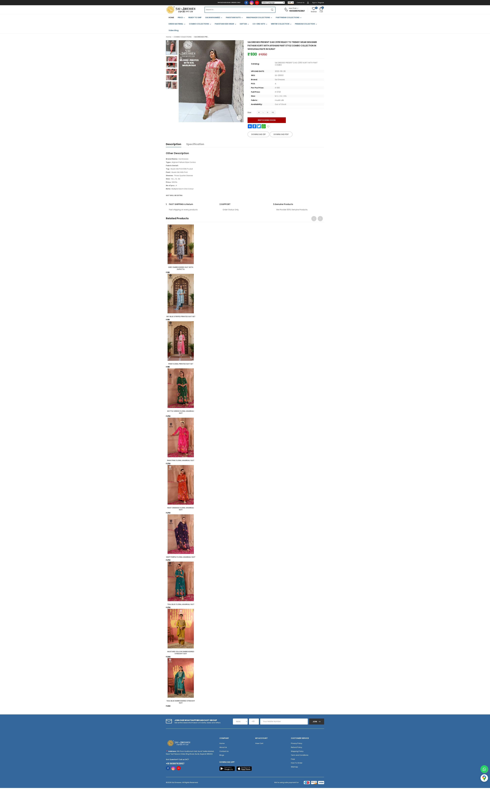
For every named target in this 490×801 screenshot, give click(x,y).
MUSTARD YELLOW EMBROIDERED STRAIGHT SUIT (180, 652)
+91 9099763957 (297, 10)
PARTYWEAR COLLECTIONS (287, 17)
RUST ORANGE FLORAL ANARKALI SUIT (180, 509)
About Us (223, 747)
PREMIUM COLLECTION (305, 24)
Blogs (221, 755)
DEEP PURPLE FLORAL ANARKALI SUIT (180, 557)
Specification (195, 144)
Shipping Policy (297, 751)
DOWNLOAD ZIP (258, 134)
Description (173, 144)
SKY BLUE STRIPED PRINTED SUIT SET (180, 316)
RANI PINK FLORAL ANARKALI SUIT (180, 460)
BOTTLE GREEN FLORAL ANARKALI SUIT (180, 412)
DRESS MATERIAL (176, 24)
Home (168, 37)
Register (321, 3)
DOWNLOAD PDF (281, 134)
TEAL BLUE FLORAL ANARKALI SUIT (180, 604)
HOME (171, 17)
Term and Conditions (299, 755)
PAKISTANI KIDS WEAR (224, 24)
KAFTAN (243, 24)
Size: (249, 112)
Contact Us (300, 3)
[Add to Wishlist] (268, 126)
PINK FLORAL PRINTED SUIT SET (180, 364)
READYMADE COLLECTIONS (258, 17)
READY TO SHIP (194, 17)
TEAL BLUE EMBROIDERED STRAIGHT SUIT (180, 702)
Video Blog (174, 30)
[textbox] (237, 10)
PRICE (180, 17)
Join (315, 721)
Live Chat (292, 8)
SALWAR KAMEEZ (212, 17)
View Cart (259, 743)
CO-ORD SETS (259, 24)
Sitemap (294, 767)
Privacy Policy (296, 743)
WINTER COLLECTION (280, 24)
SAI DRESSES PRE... (201, 37)
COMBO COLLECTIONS (199, 24)
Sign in (314, 3)
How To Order (296, 763)
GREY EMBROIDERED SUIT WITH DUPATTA (180, 268)
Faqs (293, 759)
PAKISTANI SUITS (233, 17)
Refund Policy (296, 747)
